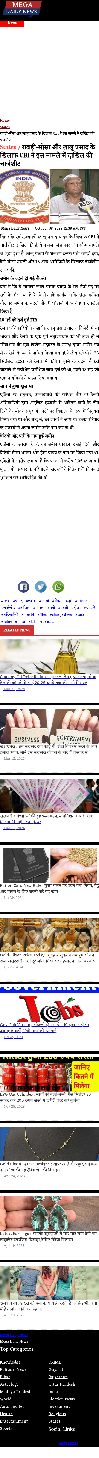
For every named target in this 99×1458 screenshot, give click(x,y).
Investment (59, 1406)
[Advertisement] (49, 78)
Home (5, 121)
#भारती (44, 601)
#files (42, 615)
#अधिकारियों (9, 615)
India (53, 1392)
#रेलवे (5, 601)
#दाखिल (24, 608)
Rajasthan (58, 1377)
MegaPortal (68, 1443)
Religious (57, 1414)
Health (6, 1414)
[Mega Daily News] (22, 18)
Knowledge (10, 1362)
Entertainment (14, 1421)
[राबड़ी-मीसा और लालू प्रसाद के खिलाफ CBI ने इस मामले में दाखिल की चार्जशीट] (23, 588)
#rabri (6, 622)
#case (79, 615)
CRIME (55, 1362)
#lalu (32, 622)
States (5, 127)
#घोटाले (89, 608)
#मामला (38, 608)
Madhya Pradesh (16, 1392)
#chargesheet (61, 615)
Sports (6, 1428)
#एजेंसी (31, 601)
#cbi (30, 615)
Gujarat (56, 1369)
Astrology (9, 1384)
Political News (13, 1369)
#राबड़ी (63, 608)
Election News (62, 1399)
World (5, 1399)
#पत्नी (51, 608)
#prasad (47, 622)
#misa (20, 622)
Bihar (5, 1377)
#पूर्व (69, 601)
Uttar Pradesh (62, 1384)
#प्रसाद (18, 601)
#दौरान (76, 608)
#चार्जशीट (8, 608)
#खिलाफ (81, 601)
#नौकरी (57, 601)
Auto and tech (13, 1406)
